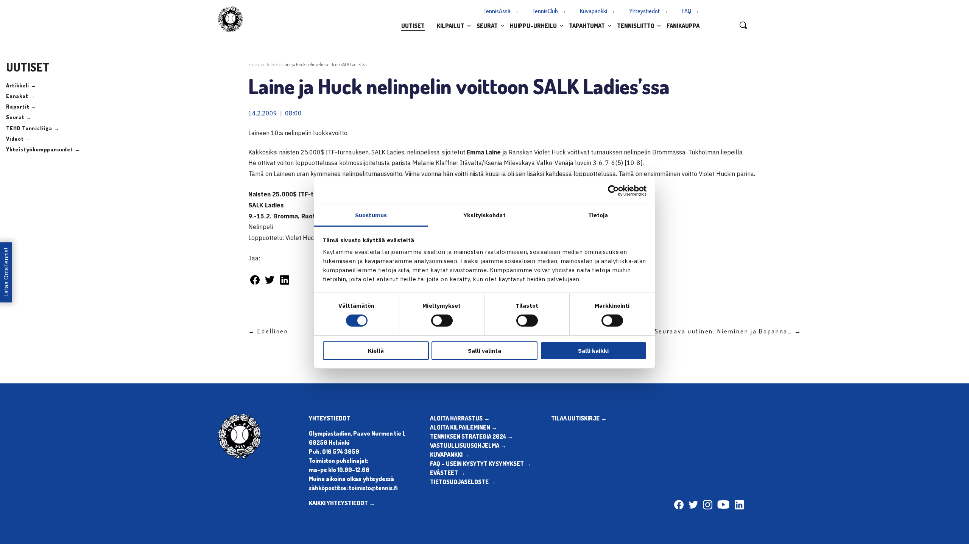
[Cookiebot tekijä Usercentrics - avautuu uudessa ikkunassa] (613, 190)
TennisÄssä (497, 11)
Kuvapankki (593, 11)
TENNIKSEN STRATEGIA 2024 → (471, 436)
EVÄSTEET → (447, 472)
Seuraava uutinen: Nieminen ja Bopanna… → (728, 331)
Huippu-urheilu (533, 26)
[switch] (442, 321)
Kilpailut (450, 26)
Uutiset (413, 26)
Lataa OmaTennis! (6, 272)
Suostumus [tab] (371, 215)
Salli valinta (484, 350)
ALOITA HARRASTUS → (460, 418)
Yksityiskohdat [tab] (484, 215)
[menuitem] (413, 25)
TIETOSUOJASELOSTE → (463, 482)
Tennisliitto (635, 26)
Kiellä (376, 350)
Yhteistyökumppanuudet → (43, 149)
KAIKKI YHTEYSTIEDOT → (342, 503)
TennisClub (545, 11)
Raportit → (21, 106)
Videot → (18, 138)
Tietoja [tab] (598, 215)
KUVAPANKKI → (450, 454)
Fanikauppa (683, 26)
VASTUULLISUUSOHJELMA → (468, 445)
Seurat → (18, 117)
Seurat (487, 26)
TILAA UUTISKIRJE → (579, 418)
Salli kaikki (593, 350)
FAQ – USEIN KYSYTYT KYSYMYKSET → (480, 463)
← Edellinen (268, 331)
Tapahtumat (587, 26)
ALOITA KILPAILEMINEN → (463, 427)
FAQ (686, 11)
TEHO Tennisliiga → (32, 128)
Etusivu (255, 64)
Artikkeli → (21, 85)
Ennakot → (20, 96)
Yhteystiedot (644, 11)
